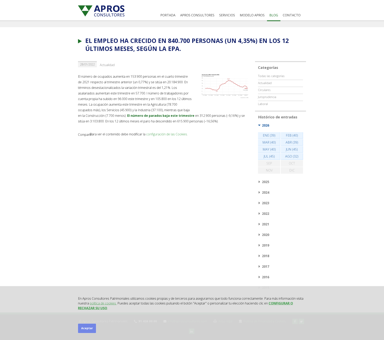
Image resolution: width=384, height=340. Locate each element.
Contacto (292, 15)
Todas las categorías (271, 76)
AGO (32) (291, 156)
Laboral (263, 104)
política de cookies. (103, 303)
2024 (265, 192)
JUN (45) (292, 149)
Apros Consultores (197, 15)
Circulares (264, 90)
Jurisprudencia (267, 97)
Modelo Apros (252, 15)
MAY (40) (269, 149)
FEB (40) (292, 135)
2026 (265, 125)
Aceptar (87, 328)
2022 (265, 213)
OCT (292, 163)
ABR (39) (292, 142)
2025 (265, 182)
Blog (273, 15)
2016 (265, 277)
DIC (292, 170)
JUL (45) (269, 156)
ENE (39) (269, 135)
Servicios (227, 15)
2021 (265, 224)
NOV (269, 170)
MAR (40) (269, 142)
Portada (167, 15)
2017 (265, 266)
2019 (265, 245)
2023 (265, 203)
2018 (265, 256)
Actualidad (107, 65)
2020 (265, 235)
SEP (269, 163)
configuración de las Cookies (166, 134)
